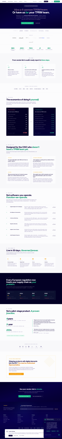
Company (40, 1)
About (32, 416)
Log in (52, 1)
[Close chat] (59, 419)
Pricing (25, 1)
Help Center (33, 423)
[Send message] (59, 435)
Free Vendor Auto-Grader (24, 396)
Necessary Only (16, 435)
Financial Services (20, 416)
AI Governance (10, 1)
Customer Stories (34, 419)
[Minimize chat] (57, 419)
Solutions (20, 1)
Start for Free (57, 1)
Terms (47, 416)
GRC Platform (5, 416)
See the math (38, 23)
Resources (34, 1)
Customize (22, 435)
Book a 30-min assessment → (27, 23)
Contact (33, 422)
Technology (19, 419)
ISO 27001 (19, 422)
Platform (15, 1)
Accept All (10, 435)
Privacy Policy (31, 433)
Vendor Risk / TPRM (6, 419)
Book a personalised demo (37, 396)
